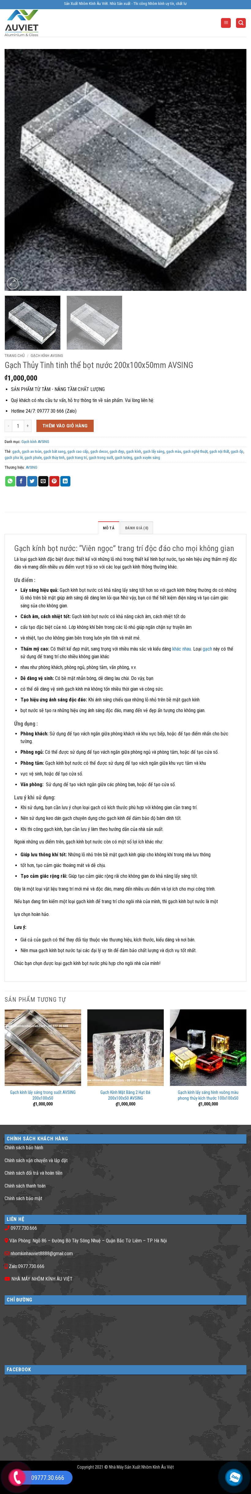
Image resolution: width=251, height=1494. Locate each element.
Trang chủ (15, 355)
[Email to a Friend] (43, 481)
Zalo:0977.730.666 (26, 1266)
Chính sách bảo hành (24, 1148)
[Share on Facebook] (21, 481)
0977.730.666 (24, 1228)
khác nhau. (182, 649)
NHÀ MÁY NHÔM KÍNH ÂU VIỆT (42, 1279)
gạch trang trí (76, 457)
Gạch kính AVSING (47, 355)
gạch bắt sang (54, 451)
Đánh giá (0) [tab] (136, 528)
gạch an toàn (32, 451)
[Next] (233, 170)
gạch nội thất (219, 451)
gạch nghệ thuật (195, 451)
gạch (16, 451)
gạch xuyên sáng (147, 457)
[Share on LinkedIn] (65, 481)
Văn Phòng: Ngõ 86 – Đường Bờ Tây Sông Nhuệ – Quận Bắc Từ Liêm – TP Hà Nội (88, 1241)
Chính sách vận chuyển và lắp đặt (36, 1160)
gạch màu (173, 451)
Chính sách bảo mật (23, 1198)
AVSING (31, 467)
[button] (226, 23)
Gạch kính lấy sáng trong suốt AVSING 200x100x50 (43, 1095)
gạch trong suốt (101, 457)
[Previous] (17, 170)
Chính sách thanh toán (25, 1186)
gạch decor (99, 451)
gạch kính (133, 451)
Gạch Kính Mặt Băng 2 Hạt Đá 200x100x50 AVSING (125, 1095)
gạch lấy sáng (153, 451)
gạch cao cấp (77, 451)
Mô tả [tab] (108, 528)
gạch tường (123, 457)
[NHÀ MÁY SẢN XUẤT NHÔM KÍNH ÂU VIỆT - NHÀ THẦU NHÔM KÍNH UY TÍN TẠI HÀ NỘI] (29, 23)
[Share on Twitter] (32, 481)
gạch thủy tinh (54, 457)
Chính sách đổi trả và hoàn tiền (33, 1173)
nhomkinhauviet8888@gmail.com (42, 1253)
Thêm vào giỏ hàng (65, 426)
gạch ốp (237, 451)
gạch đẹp (117, 451)
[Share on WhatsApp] (10, 481)
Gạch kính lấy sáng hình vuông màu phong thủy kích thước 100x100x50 (208, 1095)
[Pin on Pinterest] (54, 481)
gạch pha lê (14, 457)
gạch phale (33, 457)
